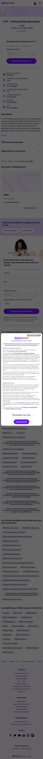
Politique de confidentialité (29, 407)
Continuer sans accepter (33, 335)
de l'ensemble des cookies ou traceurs (23, 353)
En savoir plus (6, 401)
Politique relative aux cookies (13, 408)
